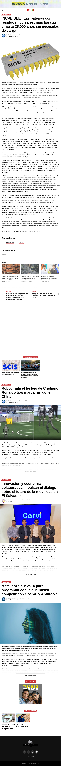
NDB (20, 288)
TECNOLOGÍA (33, 288)
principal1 (25, 288)
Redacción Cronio (13, 36)
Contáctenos (30, 756)
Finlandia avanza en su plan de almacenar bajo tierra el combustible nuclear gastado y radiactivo (30, 276)
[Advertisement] (30, 330)
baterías (14, 288)
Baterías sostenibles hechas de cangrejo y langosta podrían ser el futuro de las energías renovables (10, 276)
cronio (10, 501)
